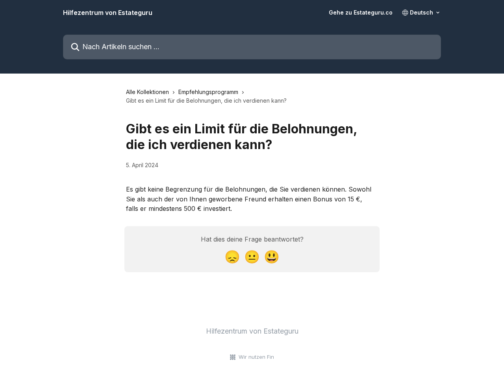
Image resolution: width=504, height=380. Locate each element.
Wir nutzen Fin (256, 357)
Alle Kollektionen (147, 92)
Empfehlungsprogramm (208, 92)
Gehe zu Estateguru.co (361, 12)
